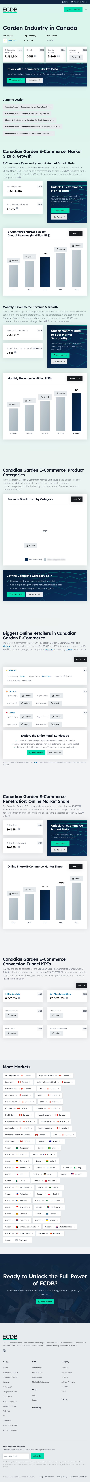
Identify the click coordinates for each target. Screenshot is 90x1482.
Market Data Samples (40, 1382)
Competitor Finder (10, 1377)
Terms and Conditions (78, 1477)
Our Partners (67, 1372)
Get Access (33, 80)
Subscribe (37, 1456)
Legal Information (47, 1477)
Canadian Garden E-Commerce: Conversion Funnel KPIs (27, 133)
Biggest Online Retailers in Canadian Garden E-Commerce (28, 120)
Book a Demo (74, 9)
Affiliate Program (68, 1382)
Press (64, 1391)
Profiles (6, 1367)
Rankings (6, 1382)
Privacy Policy (62, 1477)
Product (6, 1362)
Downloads (7, 1420)
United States (46, 676)
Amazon (49, 649)
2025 (75, 499)
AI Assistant (7, 1387)
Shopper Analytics (10, 1406)
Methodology (37, 1367)
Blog (34, 1395)
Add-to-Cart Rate (12, 994)
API (4, 1416)
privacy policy (28, 1464)
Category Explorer (10, 1392)
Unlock (77, 57)
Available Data (37, 1372)
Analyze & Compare (10, 1372)
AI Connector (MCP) (10, 1430)
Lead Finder (7, 1396)
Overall (79, 659)
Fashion (22, 676)
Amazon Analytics (10, 1401)
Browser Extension (10, 1425)
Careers (65, 1377)
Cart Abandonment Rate (60, 994)
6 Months (73, 378)
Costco (69, 649)
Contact (65, 1387)
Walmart (12, 40)
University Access (80, 2)
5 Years (74, 233)
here (36, 762)
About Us (65, 1367)
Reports (35, 1400)
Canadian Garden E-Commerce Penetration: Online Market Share (31, 127)
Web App (6, 1411)
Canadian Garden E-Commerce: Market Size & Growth (26, 107)
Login (66, 2)
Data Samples (37, 1377)
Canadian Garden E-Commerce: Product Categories (25, 113)
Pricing (64, 1399)
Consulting (36, 1408)
